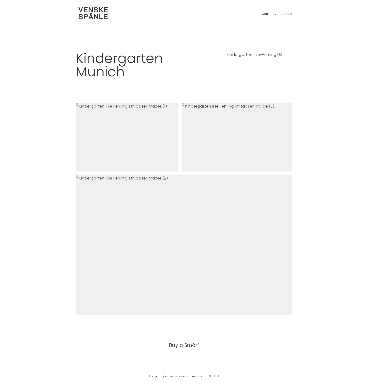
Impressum (199, 376)
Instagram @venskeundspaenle (169, 376)
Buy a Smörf (184, 345)
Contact (286, 14)
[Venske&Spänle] (93, 13)
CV (275, 14)
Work (265, 14)
